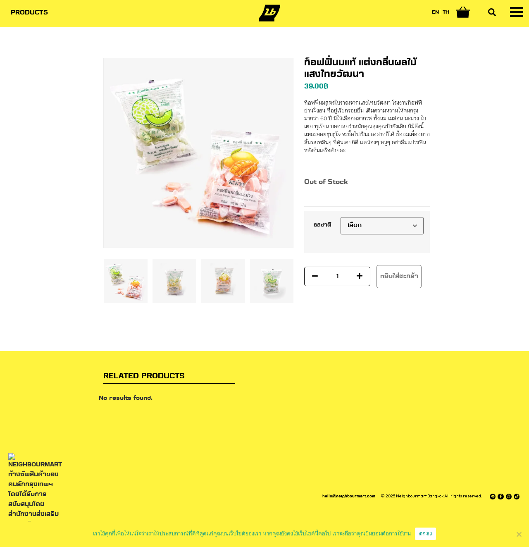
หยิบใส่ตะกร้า (399, 276)
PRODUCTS (29, 12)
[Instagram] (509, 496)
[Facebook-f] (500, 496)
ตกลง (425, 533)
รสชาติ (322, 225)
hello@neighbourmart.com (348, 496)
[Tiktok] (516, 496)
